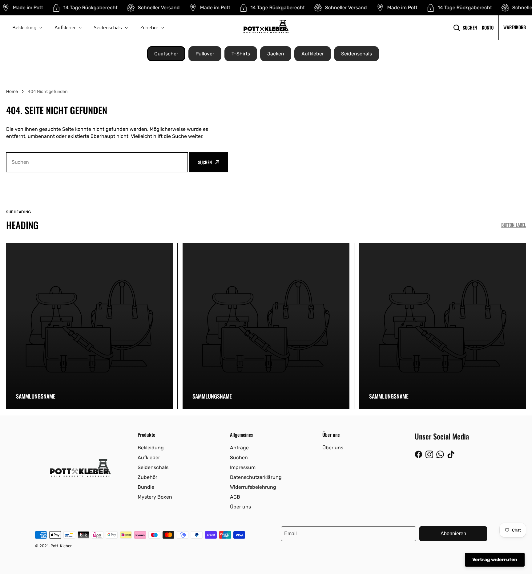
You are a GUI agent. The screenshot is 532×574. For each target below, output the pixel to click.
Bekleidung (151, 448)
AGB (235, 497)
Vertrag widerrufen (494, 559)
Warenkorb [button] (514, 27)
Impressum (243, 467)
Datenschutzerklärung (256, 477)
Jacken (275, 54)
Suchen (470, 27)
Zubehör (147, 477)
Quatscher (166, 54)
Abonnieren (453, 533)
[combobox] (97, 162)
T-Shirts (241, 54)
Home (12, 91)
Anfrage (239, 448)
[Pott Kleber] (266, 27)
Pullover (204, 54)
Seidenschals (356, 54)
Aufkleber (312, 54)
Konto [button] (488, 27)
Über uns (240, 507)
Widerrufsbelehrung (253, 487)
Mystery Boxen (155, 497)
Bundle (146, 487)
